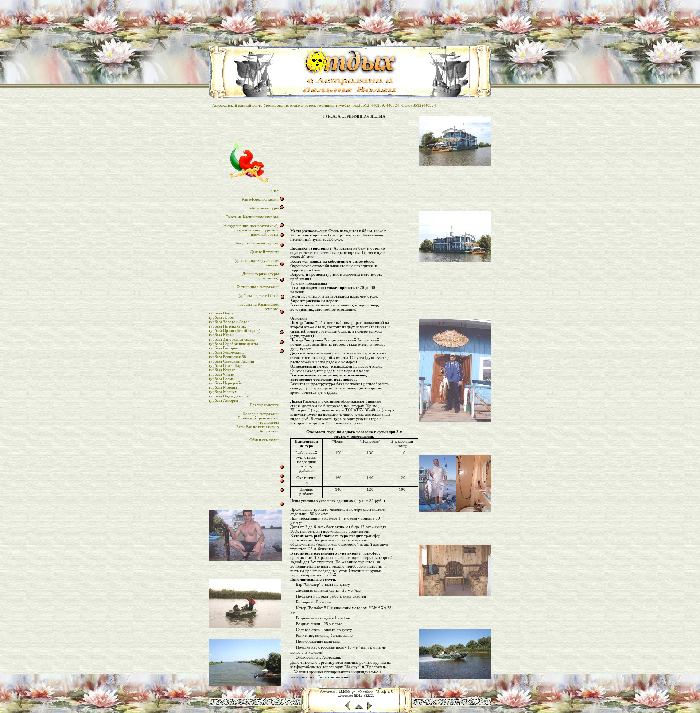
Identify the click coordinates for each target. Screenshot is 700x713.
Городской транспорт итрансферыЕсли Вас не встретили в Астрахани (257, 424)
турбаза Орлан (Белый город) (234, 330)
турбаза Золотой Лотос (229, 322)
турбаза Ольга (221, 313)
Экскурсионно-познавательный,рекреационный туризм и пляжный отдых (251, 229)
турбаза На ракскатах (227, 326)
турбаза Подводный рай (230, 396)
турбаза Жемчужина (226, 352)
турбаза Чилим (221, 374)
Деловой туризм (264, 252)
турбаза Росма (221, 378)
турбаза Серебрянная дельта (233, 343)
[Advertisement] (354, 171)
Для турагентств (264, 405)
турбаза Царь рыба (225, 383)
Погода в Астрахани (260, 413)
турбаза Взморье (223, 348)
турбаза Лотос (221, 317)
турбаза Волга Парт (226, 365)
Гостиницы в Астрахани (258, 287)
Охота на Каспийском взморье (252, 217)
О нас (274, 190)
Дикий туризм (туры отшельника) (260, 275)
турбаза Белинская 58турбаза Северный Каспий (231, 358)
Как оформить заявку (260, 199)
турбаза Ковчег (222, 370)
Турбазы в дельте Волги (258, 295)
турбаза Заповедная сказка (232, 339)
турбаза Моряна (223, 387)
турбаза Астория (223, 400)
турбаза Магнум (223, 391)
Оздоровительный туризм (256, 243)
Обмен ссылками (264, 440)
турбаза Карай (221, 335)
